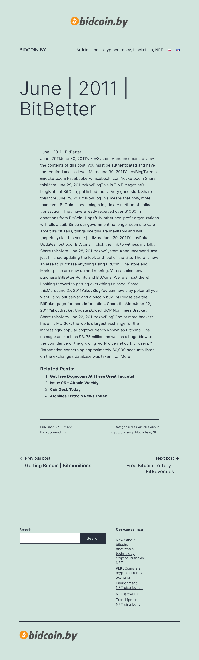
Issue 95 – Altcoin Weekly (74, 383)
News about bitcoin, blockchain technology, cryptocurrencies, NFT (130, 551)
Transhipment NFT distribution (129, 602)
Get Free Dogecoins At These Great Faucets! (92, 376)
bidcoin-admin (55, 432)
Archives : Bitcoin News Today (78, 396)
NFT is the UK (127, 594)
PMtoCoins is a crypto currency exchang (129, 572)
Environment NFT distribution (129, 585)
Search (25, 530)
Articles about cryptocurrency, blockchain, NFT (119, 50)
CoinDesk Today (65, 389)
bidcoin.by (32, 50)
